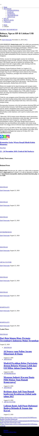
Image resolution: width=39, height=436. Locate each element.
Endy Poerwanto (7, 39)
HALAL (6, 18)
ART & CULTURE (6, 262)
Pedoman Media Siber (10, 432)
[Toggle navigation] (0, 4)
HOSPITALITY (5, 307)
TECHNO (3, 29)
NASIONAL (11, 13)
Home (5, 7)
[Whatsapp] (4, 136)
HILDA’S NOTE (9, 20)
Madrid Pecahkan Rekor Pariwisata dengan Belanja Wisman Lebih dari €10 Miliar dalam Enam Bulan (20, 365)
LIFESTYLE (11, 17)
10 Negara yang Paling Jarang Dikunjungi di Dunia (18, 352)
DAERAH (10, 12)
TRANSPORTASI (12, 15)
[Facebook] (1, 136)
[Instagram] (8, 136)
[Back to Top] (0, 435)
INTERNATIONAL (13, 10)
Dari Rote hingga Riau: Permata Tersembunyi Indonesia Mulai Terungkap (19, 339)
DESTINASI (7, 9)
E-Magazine (7, 22)
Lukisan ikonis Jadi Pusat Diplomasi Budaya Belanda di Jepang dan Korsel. (20, 408)
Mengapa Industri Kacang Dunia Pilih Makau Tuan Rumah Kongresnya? (19, 379)
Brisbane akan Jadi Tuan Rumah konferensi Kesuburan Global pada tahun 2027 (20, 394)
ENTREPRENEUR (6, 232)
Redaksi (6, 430)
